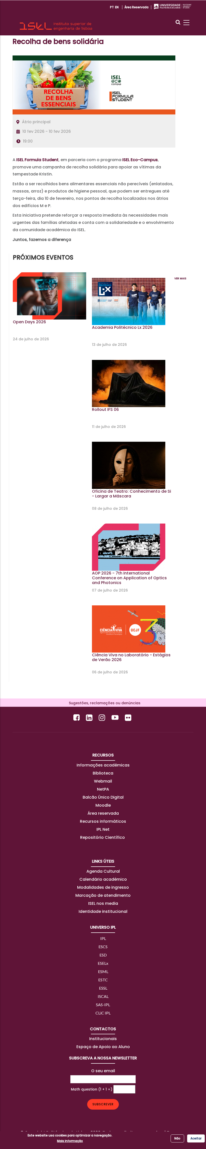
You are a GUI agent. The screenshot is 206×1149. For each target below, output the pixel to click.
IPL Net (103, 829)
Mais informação (70, 1141)
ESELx (103, 963)
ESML (103, 971)
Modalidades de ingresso (103, 887)
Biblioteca (103, 773)
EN (117, 7)
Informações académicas (103, 765)
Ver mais (180, 278)
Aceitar (195, 1138)
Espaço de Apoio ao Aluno (103, 1047)
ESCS (103, 946)
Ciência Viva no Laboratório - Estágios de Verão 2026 (131, 657)
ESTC (103, 979)
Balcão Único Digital (103, 797)
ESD (103, 954)
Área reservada (136, 7)
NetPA (103, 789)
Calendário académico (103, 879)
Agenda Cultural (103, 871)
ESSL (103, 988)
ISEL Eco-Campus (140, 160)
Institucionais (103, 1039)
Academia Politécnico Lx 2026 (122, 327)
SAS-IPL (103, 1004)
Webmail (103, 781)
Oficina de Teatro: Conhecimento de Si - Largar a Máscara (131, 493)
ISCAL (103, 996)
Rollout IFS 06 (105, 409)
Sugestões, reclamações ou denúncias (103, 703)
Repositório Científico (103, 837)
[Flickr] (128, 717)
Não (177, 1138)
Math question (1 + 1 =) (91, 1089)
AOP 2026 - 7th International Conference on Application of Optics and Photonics (129, 578)
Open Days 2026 (29, 322)
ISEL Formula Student (37, 160)
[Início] (56, 18)
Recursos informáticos (103, 821)
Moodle (103, 805)
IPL (103, 938)
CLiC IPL (103, 1012)
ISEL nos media (103, 903)
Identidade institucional (103, 911)
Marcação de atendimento (103, 895)
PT (112, 7)
